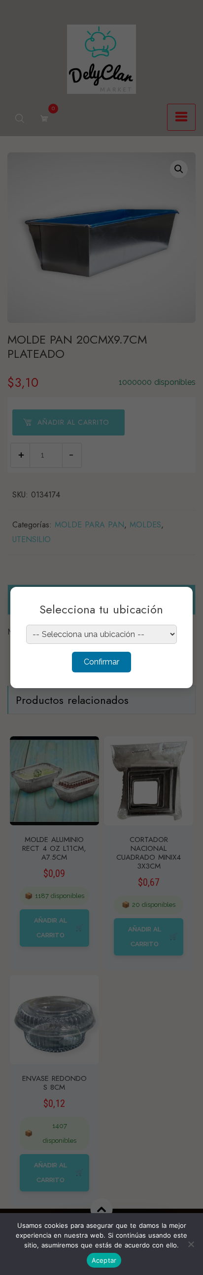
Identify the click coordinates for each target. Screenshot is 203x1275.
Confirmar (101, 661)
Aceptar (104, 1260)
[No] (191, 1244)
